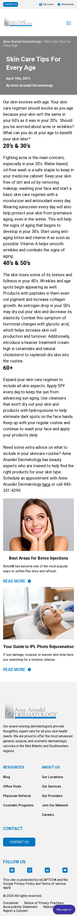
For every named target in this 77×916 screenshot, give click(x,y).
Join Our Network (55, 805)
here (46, 484)
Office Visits (12, 786)
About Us (51, 767)
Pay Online (48, 4)
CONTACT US (10, 4)
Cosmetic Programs (18, 805)
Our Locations (52, 777)
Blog (6, 777)
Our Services (51, 786)
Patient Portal (67, 4)
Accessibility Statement (20, 907)
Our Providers (52, 796)
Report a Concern (15, 911)
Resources (13, 767)
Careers (48, 815)
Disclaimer (10, 903)
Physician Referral (17, 796)
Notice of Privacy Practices (44, 903)
